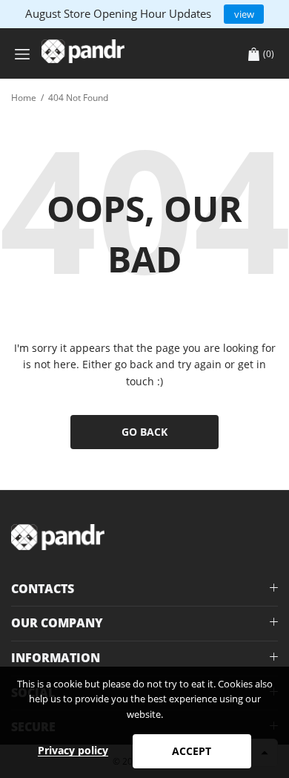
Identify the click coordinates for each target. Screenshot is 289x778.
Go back (144, 432)
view (244, 14)
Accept (191, 751)
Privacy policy (73, 750)
